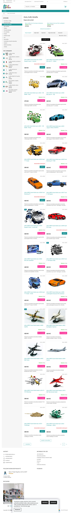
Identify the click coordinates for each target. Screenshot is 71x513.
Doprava (39, 461)
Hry (4, 37)
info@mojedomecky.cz (10, 454)
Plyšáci (5, 28)
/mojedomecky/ (8, 462)
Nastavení (17, 509)
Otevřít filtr (46, 39)
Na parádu (6, 39)
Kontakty (39, 459)
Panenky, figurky (7, 30)
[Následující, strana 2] (63, 444)
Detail (42, 67)
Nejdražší (43, 32)
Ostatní (5, 43)
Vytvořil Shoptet (64, 510)
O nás (38, 462)
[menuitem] (5, 11)
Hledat (43, 6)
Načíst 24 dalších (45, 440)
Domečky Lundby (7, 20)
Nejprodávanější (51, 32)
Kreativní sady (7, 35)
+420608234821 (8, 456)
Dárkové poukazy (7, 44)
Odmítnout (45, 502)
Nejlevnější (36, 32)
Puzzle (5, 33)
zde (29, 506)
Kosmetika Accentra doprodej (10, 41)
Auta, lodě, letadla (8, 24)
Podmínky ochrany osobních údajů (44, 457)
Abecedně (60, 32)
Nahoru (28, 444)
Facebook (7, 460)
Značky (5, 46)
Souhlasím (53, 502)
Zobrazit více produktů (45, 28)
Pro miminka (6, 32)
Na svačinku (6, 26)
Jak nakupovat (28, 1)
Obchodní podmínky (39, 1)
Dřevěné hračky (7, 22)
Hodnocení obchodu (41, 464)
